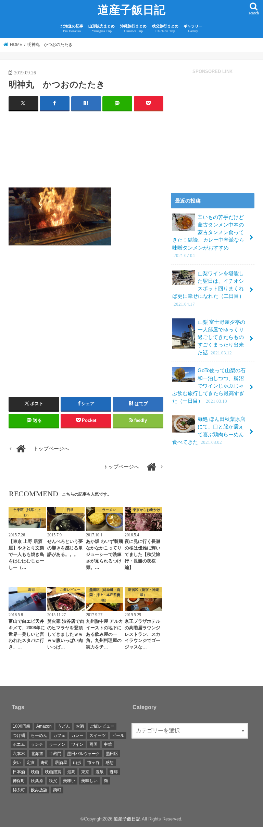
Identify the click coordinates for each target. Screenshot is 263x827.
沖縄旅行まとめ (133, 28)
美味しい (89, 780)
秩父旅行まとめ (165, 28)
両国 (93, 744)
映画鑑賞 (53, 771)
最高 (71, 771)
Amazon (44, 726)
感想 (109, 762)
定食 (31, 762)
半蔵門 (55, 753)
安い (17, 762)
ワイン (77, 744)
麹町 (57, 790)
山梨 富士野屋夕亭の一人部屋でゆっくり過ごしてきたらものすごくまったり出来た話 (221, 337)
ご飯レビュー (102, 726)
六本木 (19, 753)
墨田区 (112, 753)
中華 (108, 744)
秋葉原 (37, 780)
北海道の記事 (72, 28)
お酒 (80, 726)
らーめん (39, 735)
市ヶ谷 (93, 762)
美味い (69, 780)
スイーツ (97, 735)
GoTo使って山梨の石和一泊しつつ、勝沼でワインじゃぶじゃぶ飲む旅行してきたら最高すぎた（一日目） (209, 386)
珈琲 (114, 771)
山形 (77, 762)
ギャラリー (193, 28)
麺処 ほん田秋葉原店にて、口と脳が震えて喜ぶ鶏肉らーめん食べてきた (208, 430)
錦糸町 (19, 790)
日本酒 (19, 771)
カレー (77, 735)
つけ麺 (19, 735)
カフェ (59, 735)
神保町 (19, 780)
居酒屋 (61, 762)
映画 (35, 771)
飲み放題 (39, 790)
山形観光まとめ (101, 28)
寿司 (45, 762)
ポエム (19, 744)
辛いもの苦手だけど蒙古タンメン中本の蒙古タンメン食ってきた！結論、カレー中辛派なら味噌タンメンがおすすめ (208, 236)
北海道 (37, 753)
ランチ (37, 744)
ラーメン (57, 744)
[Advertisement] (86, 152)
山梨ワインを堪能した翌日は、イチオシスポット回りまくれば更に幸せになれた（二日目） (208, 289)
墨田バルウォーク (83, 753)
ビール (118, 735)
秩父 (53, 780)
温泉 (100, 771)
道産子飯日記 (131, 10)
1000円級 (21, 726)
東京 (85, 771)
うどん (64, 726)
